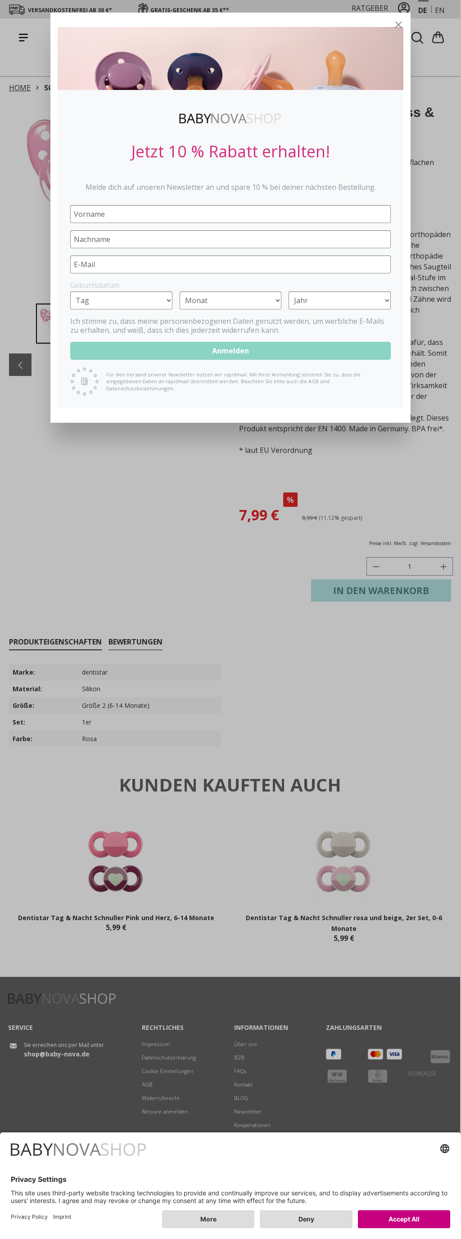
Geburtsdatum (94, 285)
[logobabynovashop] (230, 118)
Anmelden (230, 351)
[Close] (398, 24)
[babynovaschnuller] (230, 58)
